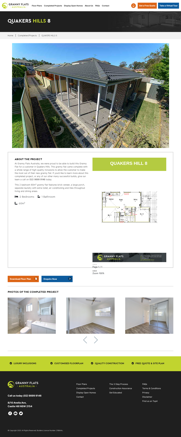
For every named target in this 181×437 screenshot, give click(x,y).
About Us (89, 6)
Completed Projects (53, 6)
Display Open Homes (73, 6)
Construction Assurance (120, 388)
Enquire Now (50, 279)
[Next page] (96, 264)
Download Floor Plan (20, 279)
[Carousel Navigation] (90, 340)
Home (10, 36)
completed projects (27, 36)
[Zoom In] (96, 270)
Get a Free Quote (147, 5)
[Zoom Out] (93, 270)
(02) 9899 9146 (37, 179)
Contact (105, 6)
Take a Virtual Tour (169, 5)
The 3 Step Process (118, 384)
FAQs (97, 6)
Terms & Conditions (151, 388)
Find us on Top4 (150, 401)
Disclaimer (147, 397)
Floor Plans (37, 6)
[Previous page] (93, 264)
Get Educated (115, 392)
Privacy (145, 392)
